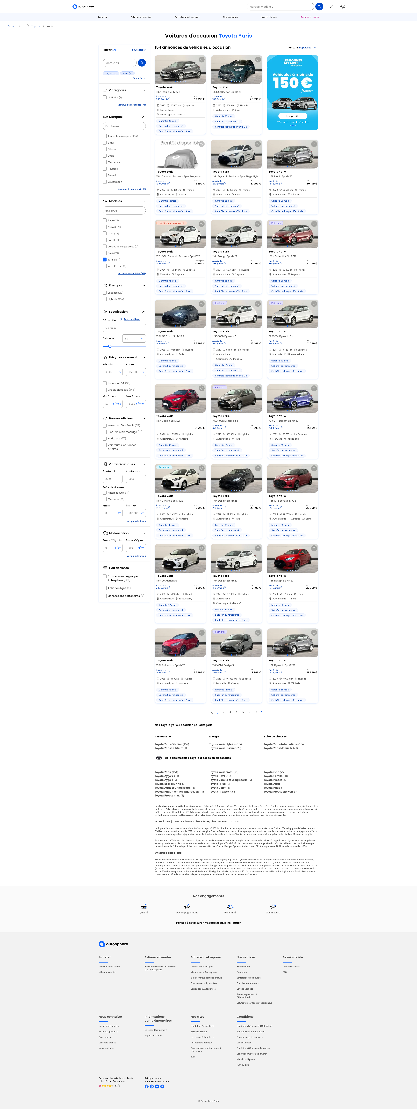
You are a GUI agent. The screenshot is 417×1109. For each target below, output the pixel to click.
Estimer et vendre (141, 17)
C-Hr (113, 233)
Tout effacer (139, 78)
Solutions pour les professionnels (254, 1002)
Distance (108, 338)
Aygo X (114, 226)
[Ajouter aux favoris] (202, 59)
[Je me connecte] (331, 6)
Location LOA (119, 383)
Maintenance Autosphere (204, 972)
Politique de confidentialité (251, 1031)
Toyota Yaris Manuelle (281, 748)
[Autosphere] (83, 6)
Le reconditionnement (156, 1029)
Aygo (113, 220)
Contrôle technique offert (204, 983)
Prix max (131, 364)
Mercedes (114, 162)
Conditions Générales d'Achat (252, 1053)
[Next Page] (261, 712)
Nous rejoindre (106, 1048)
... (24, 26)
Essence (115, 292)
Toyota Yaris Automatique (284, 744)
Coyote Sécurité (245, 988)
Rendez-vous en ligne (202, 966)
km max (131, 505)
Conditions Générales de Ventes (253, 1048)
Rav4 (113, 252)
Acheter (102, 17)
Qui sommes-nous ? (109, 1026)
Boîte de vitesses (113, 487)
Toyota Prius (274, 787)
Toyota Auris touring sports (175, 787)
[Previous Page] (212, 712)
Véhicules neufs (107, 972)
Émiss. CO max (136, 540)
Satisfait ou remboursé (249, 977)
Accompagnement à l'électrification (247, 996)
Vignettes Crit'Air (153, 1035)
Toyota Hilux (219, 784)
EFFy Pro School (199, 1031)
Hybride (116, 299)
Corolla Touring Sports (123, 246)
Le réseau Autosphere (202, 1037)
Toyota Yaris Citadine (172, 744)
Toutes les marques (123, 136)
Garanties (242, 972)
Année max (133, 471)
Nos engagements (108, 1031)
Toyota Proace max (169, 795)
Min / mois (109, 396)
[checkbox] (105, 97)
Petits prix (117, 438)
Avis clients (105, 1037)
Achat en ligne (119, 588)
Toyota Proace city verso (282, 791)
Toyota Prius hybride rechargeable (179, 791)
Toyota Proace (275, 780)
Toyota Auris (274, 784)
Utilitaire (115, 97)
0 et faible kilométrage (125, 432)
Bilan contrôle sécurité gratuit (206, 977)
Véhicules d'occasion (109, 966)
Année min (109, 471)
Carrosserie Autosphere (203, 988)
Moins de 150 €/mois (124, 425)
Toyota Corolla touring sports (230, 780)
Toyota (35, 26)
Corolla (114, 239)
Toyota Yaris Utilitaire (171, 748)
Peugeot (113, 168)
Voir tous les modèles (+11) (132, 273)
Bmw (111, 142)
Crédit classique (122, 390)
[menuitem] (102, 17)
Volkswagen (115, 181)
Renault (112, 175)
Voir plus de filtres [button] (136, 521)
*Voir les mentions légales (293, 122)
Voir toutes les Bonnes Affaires (122, 447)
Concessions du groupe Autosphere (123, 578)
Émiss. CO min (112, 540)
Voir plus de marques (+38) (132, 189)
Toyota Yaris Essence (225, 748)
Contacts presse (107, 1042)
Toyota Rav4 (220, 776)
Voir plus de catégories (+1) (132, 104)
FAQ (285, 972)
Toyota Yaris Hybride (226, 744)
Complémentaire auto (248, 983)
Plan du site (243, 1064)
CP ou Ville (109, 320)
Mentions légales (246, 1059)
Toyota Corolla (276, 776)
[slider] (109, 346)
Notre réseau (269, 17)
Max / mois (133, 396)
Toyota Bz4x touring (170, 784)
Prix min (108, 364)
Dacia (111, 155)
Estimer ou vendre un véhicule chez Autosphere (160, 968)
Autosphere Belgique (202, 1042)
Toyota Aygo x (167, 776)
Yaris (114, 259)
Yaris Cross (117, 266)
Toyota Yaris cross (223, 772)
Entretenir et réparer (187, 17)
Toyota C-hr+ (219, 787)
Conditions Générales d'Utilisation (254, 1026)
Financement (243, 966)
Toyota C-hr (274, 772)
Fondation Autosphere (202, 1026)
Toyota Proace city (223, 791)
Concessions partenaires (126, 596)
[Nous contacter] (342, 6)
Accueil (12, 25)
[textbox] (134, 338)
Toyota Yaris (166, 772)
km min (107, 505)
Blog (193, 1056)
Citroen (112, 149)
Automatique (118, 492)
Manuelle (116, 499)
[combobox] (124, 328)
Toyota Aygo (166, 780)
